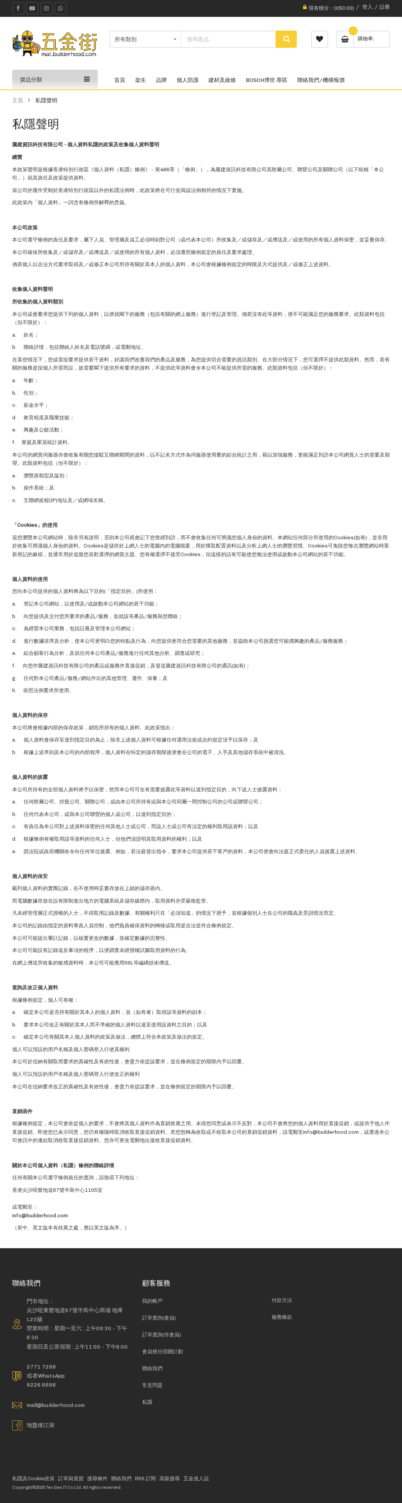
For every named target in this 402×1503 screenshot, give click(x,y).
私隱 (147, 1402)
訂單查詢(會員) (159, 1318)
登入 (367, 7)
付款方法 (282, 1300)
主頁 (17, 100)
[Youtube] (32, 8)
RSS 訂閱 (145, 1478)
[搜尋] (286, 39)
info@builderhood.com (40, 1215)
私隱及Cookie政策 (33, 1478)
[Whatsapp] (61, 8)
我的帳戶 (152, 1301)
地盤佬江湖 (40, 1425)
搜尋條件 (97, 1478)
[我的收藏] (319, 39)
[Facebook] (18, 8)
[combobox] (228, 39)
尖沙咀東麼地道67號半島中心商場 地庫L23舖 (75, 1314)
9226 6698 (41, 1385)
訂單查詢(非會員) (161, 1335)
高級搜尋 (169, 1478)
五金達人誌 (196, 1478)
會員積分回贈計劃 (162, 1351)
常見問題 (152, 1385)
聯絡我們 (152, 1368)
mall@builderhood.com (56, 1405)
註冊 (385, 7)
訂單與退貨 (71, 1478)
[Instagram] (46, 8)
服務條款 (282, 1317)
